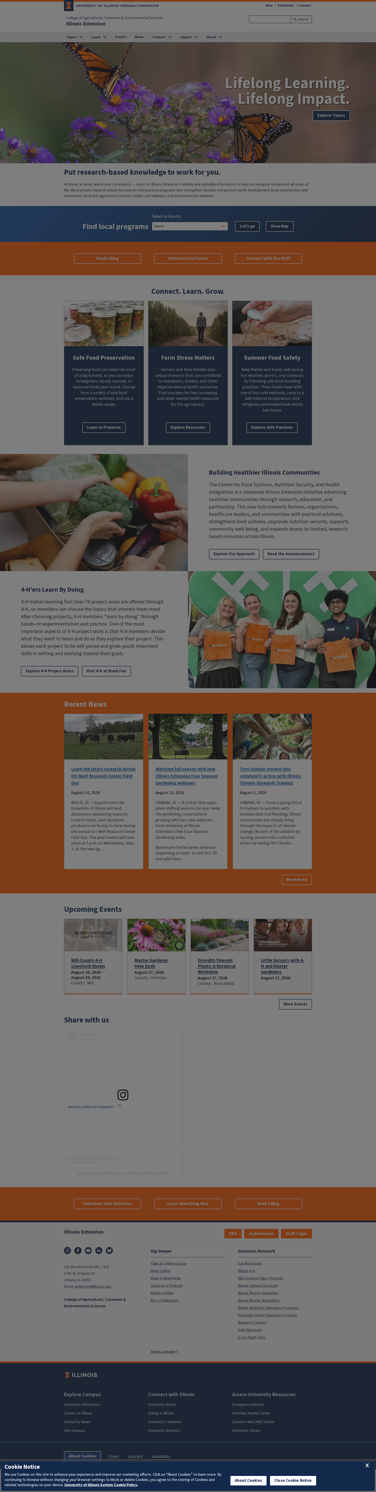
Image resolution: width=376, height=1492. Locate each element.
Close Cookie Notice (293, 1481)
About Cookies (248, 1481)
